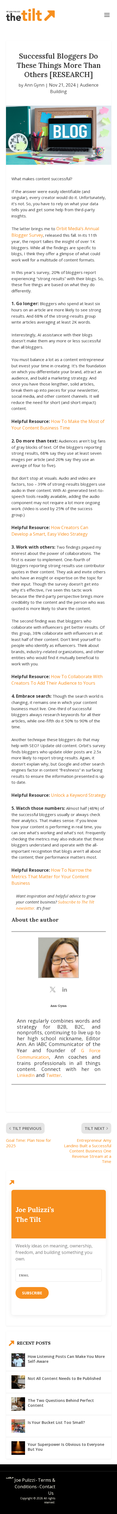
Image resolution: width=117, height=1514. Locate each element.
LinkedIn (26, 1075)
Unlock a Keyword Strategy (78, 795)
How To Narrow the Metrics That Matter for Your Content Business (51, 876)
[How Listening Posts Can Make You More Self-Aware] (18, 1360)
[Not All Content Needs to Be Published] (18, 1382)
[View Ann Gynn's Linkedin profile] (64, 989)
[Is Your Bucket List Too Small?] (18, 1426)
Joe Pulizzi (24, 1480)
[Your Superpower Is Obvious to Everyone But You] (18, 1448)
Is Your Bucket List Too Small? (56, 1422)
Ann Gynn (34, 85)
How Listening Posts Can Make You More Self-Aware (66, 1359)
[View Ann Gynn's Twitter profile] (52, 989)
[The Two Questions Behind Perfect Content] (18, 1404)
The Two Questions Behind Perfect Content (61, 1403)
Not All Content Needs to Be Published (64, 1378)
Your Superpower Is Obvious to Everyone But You (66, 1447)
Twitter (53, 1075)
